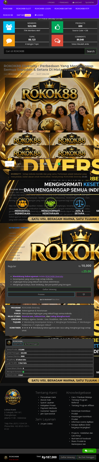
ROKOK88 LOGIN (43, 8)
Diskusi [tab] (41, 163)
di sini (84, 176)
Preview (41, 294)
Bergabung (16, 359)
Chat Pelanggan (32, 344)
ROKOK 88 (8, 15)
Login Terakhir (17, 363)
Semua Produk (15, 349)
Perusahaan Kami (48, 397)
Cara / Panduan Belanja (81, 397)
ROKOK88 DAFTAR (63, 8)
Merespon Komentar (15, 372)
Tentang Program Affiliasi (82, 405)
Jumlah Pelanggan (17, 353)
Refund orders (15, 375)
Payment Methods (48, 408)
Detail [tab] (9, 163)
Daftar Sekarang (49, 289)
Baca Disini (55, 299)
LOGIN (39, 15)
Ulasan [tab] (56, 163)
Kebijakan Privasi (47, 405)
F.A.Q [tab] (19, 163)
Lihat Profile (18, 344)
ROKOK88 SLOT (23, 8)
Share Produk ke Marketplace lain (78, 442)
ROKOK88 (7, 8)
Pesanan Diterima (15, 356)
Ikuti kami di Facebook (81, 438)
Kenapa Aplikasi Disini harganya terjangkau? (80, 426)
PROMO (51, 2)
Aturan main (45, 400)
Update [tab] (29, 163)
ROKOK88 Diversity (18, 189)
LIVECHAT (78, 2)
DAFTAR (23, 15)
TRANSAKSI (63, 2)
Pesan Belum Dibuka (15, 368)
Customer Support (48, 411)
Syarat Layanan (47, 402)
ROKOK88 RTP (82, 8)
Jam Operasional (47, 413)
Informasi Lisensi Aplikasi (82, 422)
